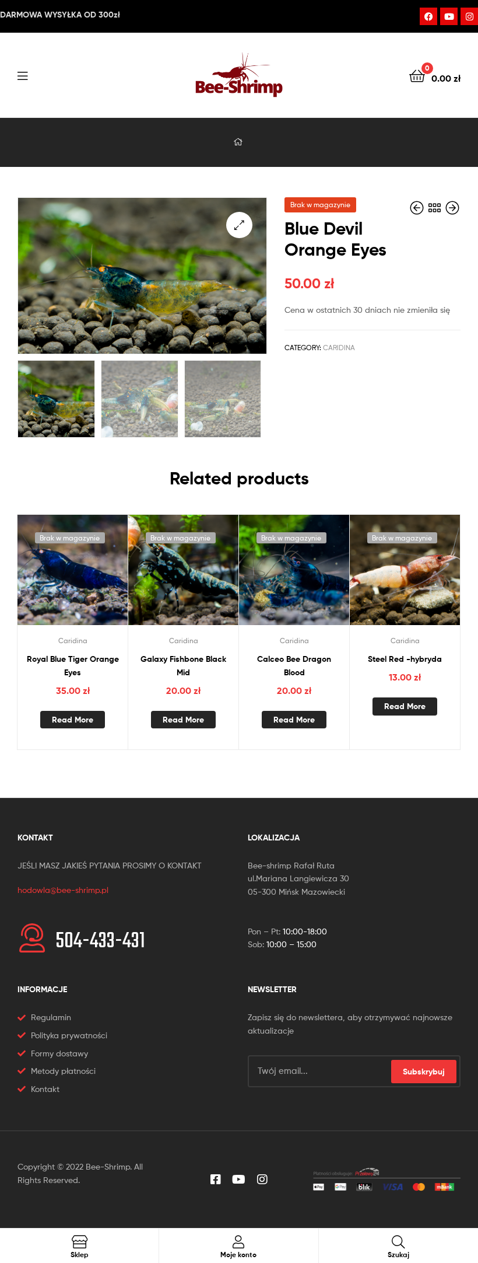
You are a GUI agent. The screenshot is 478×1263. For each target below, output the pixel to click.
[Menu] (46, 74)
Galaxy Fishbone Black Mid (183, 666)
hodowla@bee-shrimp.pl (62, 890)
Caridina (339, 347)
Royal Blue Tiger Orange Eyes (73, 666)
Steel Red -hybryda (405, 659)
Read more (72, 719)
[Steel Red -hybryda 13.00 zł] (452, 208)
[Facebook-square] (216, 1179)
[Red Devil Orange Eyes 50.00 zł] (418, 208)
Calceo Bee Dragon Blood (294, 666)
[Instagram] (469, 16)
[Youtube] (449, 16)
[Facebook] (428, 16)
